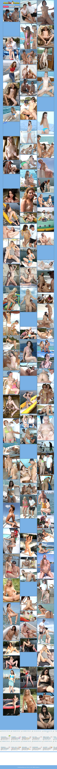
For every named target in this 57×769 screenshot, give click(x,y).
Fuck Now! (17, 6)
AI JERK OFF (11, 6)
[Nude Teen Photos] (11, 2)
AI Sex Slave (5, 6)
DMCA (34, 767)
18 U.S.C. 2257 (29, 767)
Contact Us (38, 767)
